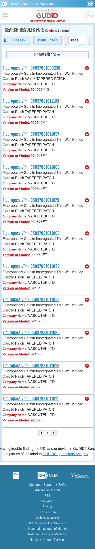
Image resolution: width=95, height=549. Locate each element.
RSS (47, 495)
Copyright (47, 501)
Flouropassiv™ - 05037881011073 (31, 200)
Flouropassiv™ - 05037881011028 (31, 365)
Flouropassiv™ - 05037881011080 (31, 167)
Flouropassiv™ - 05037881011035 (31, 332)
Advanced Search (47, 490)
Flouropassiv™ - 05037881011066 (31, 233)
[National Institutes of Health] (5, 3)
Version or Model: (16, 89)
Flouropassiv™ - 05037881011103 (31, 101)
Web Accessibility (48, 517)
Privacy (47, 506)
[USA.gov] (79, 477)
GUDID (47, 15)
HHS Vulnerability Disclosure (47, 523)
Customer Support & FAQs (47, 484)
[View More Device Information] (87, 68)
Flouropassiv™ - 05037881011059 (31, 266)
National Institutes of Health (47, 528)
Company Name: (15, 84)
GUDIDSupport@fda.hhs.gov (65, 453)
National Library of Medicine (31, 3)
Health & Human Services (47, 539)
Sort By (19, 40)
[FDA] (90, 3)
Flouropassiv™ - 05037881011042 (31, 299)
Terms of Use (47, 512)
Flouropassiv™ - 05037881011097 (31, 134)
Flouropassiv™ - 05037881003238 (31, 68)
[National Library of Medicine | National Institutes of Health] (47, 477)
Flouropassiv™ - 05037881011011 (31, 398)
